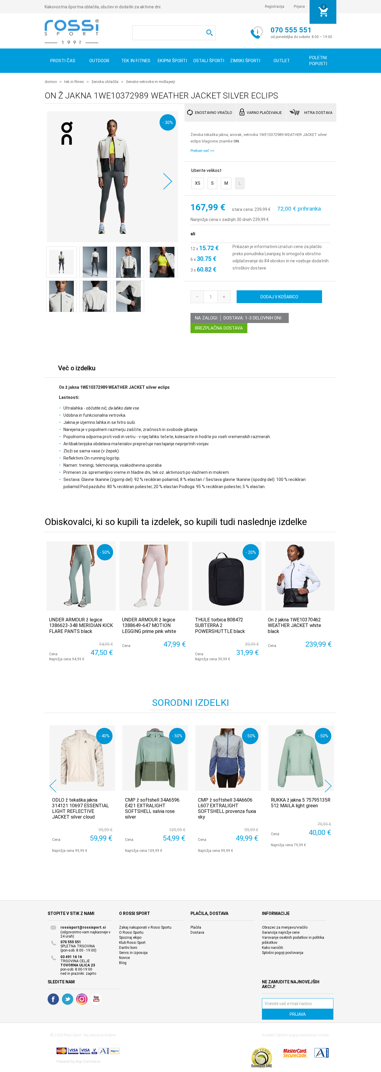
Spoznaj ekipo (130, 937)
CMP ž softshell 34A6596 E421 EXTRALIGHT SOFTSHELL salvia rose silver (152, 808)
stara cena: (243, 209)
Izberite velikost (206, 170)
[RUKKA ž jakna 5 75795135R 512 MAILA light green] (301, 758)
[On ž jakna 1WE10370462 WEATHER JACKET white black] (300, 576)
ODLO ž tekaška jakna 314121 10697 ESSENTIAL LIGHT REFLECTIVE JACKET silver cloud (80, 808)
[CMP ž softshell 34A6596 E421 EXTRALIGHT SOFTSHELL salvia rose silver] (155, 758)
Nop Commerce (88, 1062)
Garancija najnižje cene (280, 932)
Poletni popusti (318, 60)
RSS (82, 999)
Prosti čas (62, 60)
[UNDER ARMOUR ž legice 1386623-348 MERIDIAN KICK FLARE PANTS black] (81, 576)
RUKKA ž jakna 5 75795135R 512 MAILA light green (300, 802)
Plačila (195, 927)
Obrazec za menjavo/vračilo (284, 927)
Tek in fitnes (135, 60)
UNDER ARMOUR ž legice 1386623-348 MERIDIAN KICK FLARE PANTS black (81, 625)
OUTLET (282, 60)
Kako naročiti (272, 948)
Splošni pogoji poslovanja (282, 953)
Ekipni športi (172, 60)
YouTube (96, 999)
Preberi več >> (202, 150)
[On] (67, 152)
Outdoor (99, 60)
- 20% (251, 552)
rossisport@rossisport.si (83, 927)
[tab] (76, 369)
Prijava (299, 6)
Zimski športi (245, 60)
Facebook (53, 999)
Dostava (197, 932)
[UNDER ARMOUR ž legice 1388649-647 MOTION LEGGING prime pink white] (154, 576)
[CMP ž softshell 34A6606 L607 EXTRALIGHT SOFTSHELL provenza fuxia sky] (228, 758)
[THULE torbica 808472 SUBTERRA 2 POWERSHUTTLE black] (227, 576)
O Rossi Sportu (131, 932)
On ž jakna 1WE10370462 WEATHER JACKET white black (294, 625)
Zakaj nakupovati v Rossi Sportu (145, 927)
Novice (124, 958)
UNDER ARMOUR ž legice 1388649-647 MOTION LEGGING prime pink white (149, 625)
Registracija (274, 6)
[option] (81, 789)
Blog (123, 963)
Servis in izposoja (133, 953)
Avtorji (324, 1035)
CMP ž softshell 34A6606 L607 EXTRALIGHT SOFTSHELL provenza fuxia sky (227, 808)
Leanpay (272, 253)
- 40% (104, 736)
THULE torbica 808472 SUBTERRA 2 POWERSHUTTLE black (220, 625)
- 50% (105, 552)
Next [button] (328, 786)
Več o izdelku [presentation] (77, 368)
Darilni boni (128, 948)
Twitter (67, 999)
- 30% (168, 122)
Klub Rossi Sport (132, 943)
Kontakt (268, 1035)
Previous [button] (53, 786)
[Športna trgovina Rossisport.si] (72, 31)
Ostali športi (208, 60)
